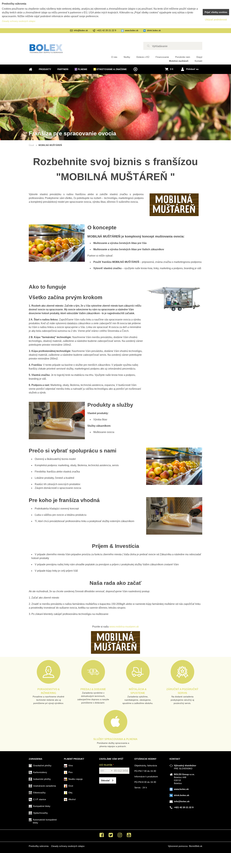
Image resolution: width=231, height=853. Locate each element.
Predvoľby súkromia (39, 846)
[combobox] (106, 771)
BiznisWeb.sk (195, 846)
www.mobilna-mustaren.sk (124, 626)
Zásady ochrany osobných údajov (68, 846)
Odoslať (105, 780)
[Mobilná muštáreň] (115, 642)
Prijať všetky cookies (216, 12)
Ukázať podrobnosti (216, 19)
